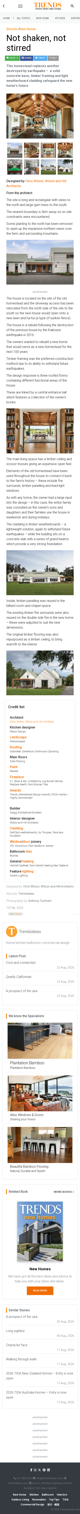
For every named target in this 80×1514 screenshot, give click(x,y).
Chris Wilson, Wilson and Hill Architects (32, 721)
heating (28, 861)
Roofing (16, 747)
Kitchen (60, 18)
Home (6, 18)
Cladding (16, 828)
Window (16, 842)
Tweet (42, 58)
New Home (42, 18)
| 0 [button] (13, 58)
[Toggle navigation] (20, 6)
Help (54, 58)
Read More (40, 1290)
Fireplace (17, 777)
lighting (27, 871)
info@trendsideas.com (48, 1478)
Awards (15, 790)
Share (28, 58)
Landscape (18, 737)
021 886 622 (23, 1478)
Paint (13, 767)
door (26, 842)
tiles (29, 851)
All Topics (23, 18)
